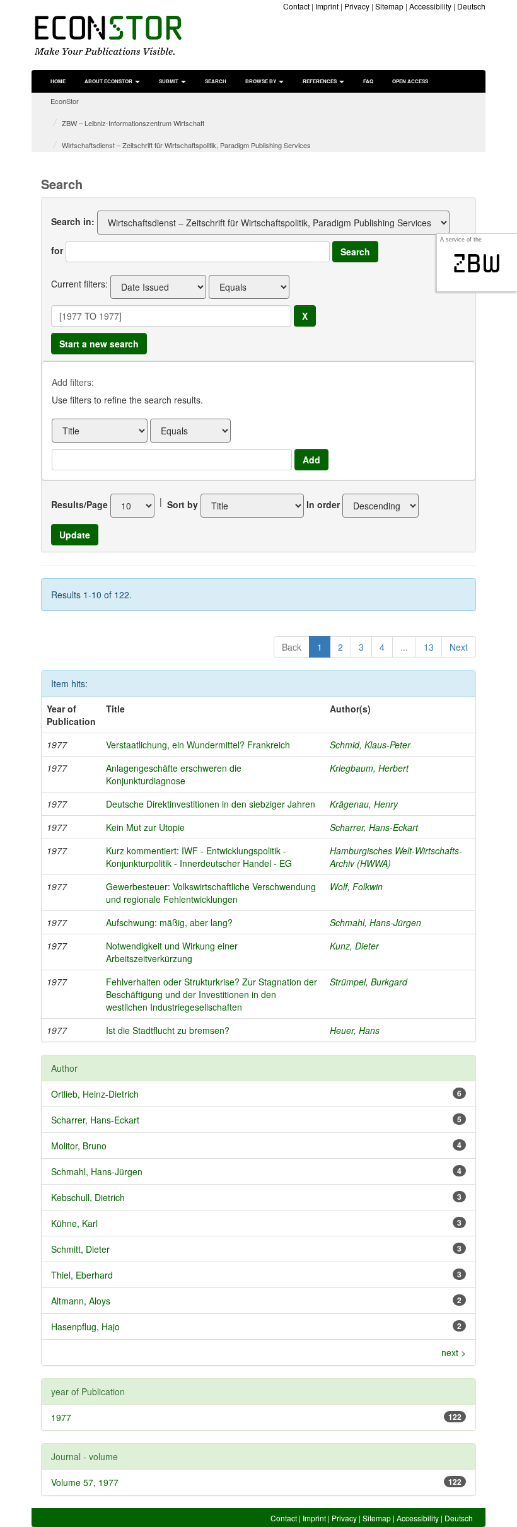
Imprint (327, 6)
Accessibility (430, 6)
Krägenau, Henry (364, 804)
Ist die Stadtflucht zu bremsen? (167, 1030)
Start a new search (99, 343)
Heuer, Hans (355, 1030)
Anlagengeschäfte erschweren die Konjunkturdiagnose (173, 774)
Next (459, 647)
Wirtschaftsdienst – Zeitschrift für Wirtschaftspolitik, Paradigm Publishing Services (186, 145)
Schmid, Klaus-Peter (370, 744)
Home (58, 81)
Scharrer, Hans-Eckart (374, 827)
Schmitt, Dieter (80, 1249)
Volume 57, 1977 (85, 1482)
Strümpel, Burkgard (368, 981)
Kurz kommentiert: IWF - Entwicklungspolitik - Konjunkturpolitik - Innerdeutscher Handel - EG (199, 856)
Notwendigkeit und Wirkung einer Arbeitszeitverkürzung (172, 952)
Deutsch (471, 6)
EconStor (64, 101)
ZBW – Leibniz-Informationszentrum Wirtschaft (133, 123)
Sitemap (389, 6)
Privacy (356, 6)
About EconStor (109, 81)
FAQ (368, 81)
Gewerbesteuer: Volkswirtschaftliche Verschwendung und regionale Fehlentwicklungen (211, 892)
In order (323, 504)
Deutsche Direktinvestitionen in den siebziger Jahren (210, 804)
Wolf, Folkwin (356, 886)
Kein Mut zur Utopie (145, 827)
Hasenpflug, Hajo (85, 1326)
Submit (169, 81)
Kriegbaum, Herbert (369, 768)
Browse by (261, 81)
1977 (61, 1417)
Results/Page (79, 504)
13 (429, 647)
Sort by (182, 504)
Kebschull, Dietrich (88, 1197)
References (320, 81)
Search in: (73, 221)
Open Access (410, 81)
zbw (477, 263)
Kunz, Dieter (354, 945)
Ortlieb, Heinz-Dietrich (95, 1094)
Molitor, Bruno (79, 1145)
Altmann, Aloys (80, 1300)
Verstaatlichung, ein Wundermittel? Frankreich (198, 744)
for (57, 250)
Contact (296, 6)
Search (215, 81)
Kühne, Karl (74, 1223)
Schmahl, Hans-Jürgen (375, 922)
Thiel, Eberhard (82, 1275)
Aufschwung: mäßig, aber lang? (169, 922)
